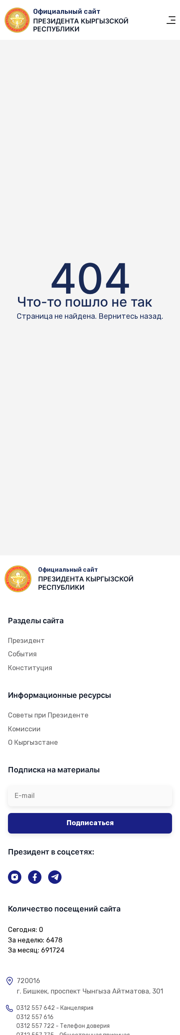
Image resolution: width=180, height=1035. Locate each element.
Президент (26, 641)
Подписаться (90, 823)
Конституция (30, 668)
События (22, 654)
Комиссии (24, 729)
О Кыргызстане (33, 742)
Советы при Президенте (48, 715)
